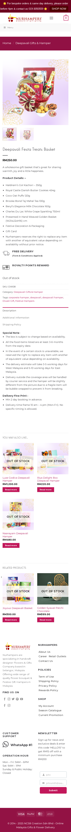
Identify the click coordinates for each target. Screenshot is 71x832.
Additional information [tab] (16, 317)
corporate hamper (19, 297)
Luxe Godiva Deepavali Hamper (16, 479)
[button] (51, 18)
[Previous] (8, 89)
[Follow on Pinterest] (17, 699)
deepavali (35, 297)
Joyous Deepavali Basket (18, 608)
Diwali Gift (8, 301)
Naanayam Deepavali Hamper (15, 535)
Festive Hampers (24, 301)
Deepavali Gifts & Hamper (33, 43)
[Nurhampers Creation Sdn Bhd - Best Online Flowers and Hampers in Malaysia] (25, 18)
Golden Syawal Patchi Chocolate (50, 609)
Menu (10, 27)
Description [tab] (9, 310)
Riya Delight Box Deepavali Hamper (48, 479)
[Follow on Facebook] (4, 699)
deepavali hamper (52, 297)
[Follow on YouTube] (21, 699)
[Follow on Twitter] (13, 699)
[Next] (63, 89)
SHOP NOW (59, 8)
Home (7, 43)
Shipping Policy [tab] (12, 324)
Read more (11, 489)
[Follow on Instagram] (9, 699)
